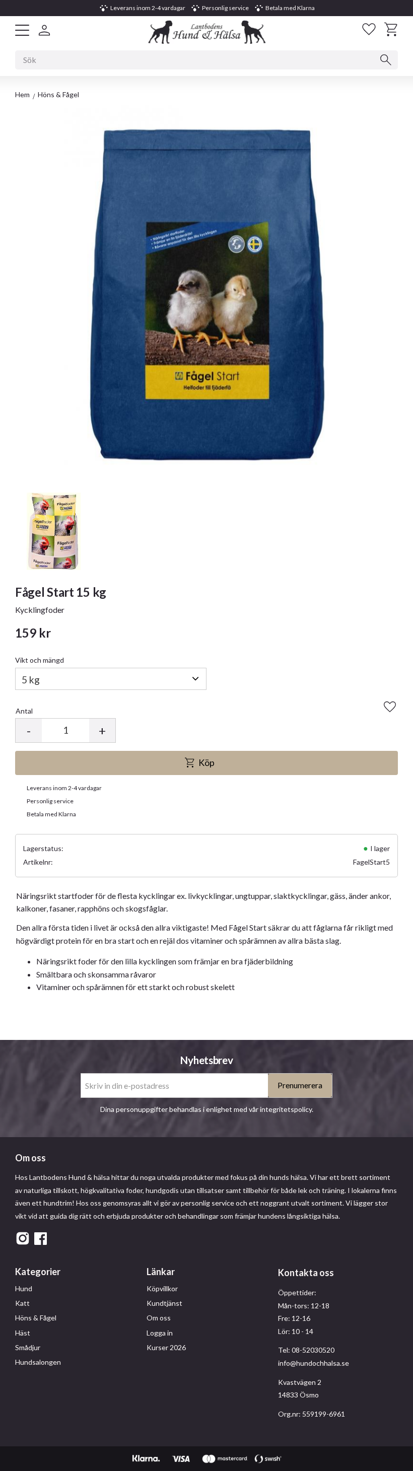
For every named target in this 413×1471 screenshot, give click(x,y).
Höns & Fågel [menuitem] (35, 1317)
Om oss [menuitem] (159, 1317)
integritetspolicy (286, 1109)
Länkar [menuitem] (161, 1271)
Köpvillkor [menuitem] (162, 1288)
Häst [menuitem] (22, 1332)
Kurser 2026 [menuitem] (166, 1347)
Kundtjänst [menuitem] (164, 1303)
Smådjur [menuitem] (27, 1347)
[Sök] (385, 60)
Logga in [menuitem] (160, 1332)
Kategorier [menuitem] (37, 1271)
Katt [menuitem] (22, 1303)
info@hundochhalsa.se (313, 1363)
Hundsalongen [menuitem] (38, 1362)
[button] (22, 30)
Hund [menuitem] (23, 1288)
